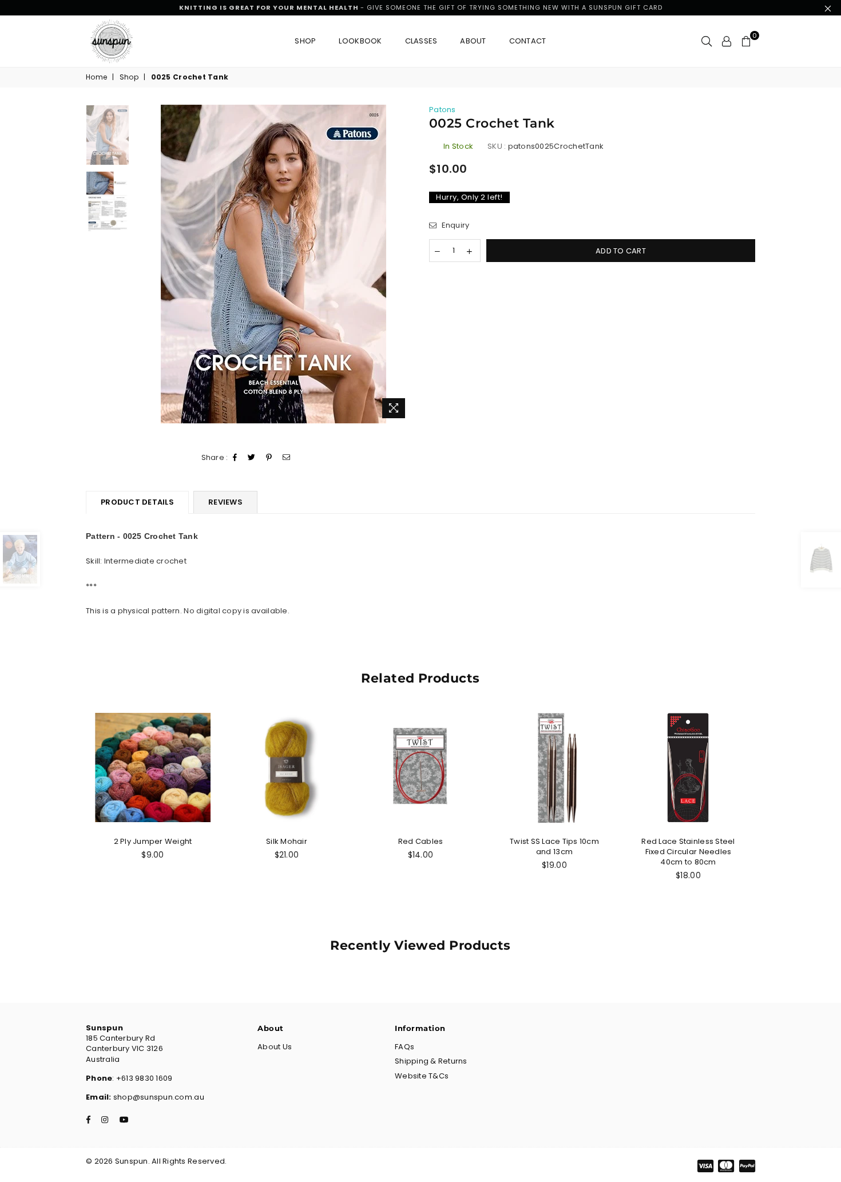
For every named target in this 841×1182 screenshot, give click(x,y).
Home (96, 77)
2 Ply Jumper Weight (153, 841)
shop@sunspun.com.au (158, 1097)
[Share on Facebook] (235, 458)
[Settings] (726, 41)
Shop (305, 40)
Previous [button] (145, 264)
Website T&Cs (422, 1075)
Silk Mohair (286, 841)
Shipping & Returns (431, 1061)
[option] (273, 264)
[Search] (706, 41)
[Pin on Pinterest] (269, 458)
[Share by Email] (286, 458)
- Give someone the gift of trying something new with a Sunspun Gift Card (421, 7)
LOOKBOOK (360, 40)
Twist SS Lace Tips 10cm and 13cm (554, 846)
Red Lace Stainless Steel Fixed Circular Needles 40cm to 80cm (688, 851)
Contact (527, 40)
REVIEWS (225, 502)
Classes (421, 40)
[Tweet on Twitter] (252, 458)
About (473, 40)
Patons (442, 109)
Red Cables (420, 841)
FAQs (404, 1046)
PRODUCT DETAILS (137, 502)
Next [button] (402, 264)
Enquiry (454, 225)
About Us (274, 1046)
